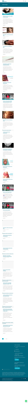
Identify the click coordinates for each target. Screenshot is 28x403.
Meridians (5, 36)
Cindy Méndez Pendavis (6, 193)
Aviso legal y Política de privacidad (19, 353)
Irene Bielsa (5, 257)
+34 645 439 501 (17, 349)
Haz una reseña (17, 368)
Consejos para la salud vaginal (7, 192)
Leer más (4, 54)
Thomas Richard (5, 48)
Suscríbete (16, 359)
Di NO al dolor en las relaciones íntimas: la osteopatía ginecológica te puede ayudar (8, 310)
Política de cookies (17, 354)
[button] (26, 401)
